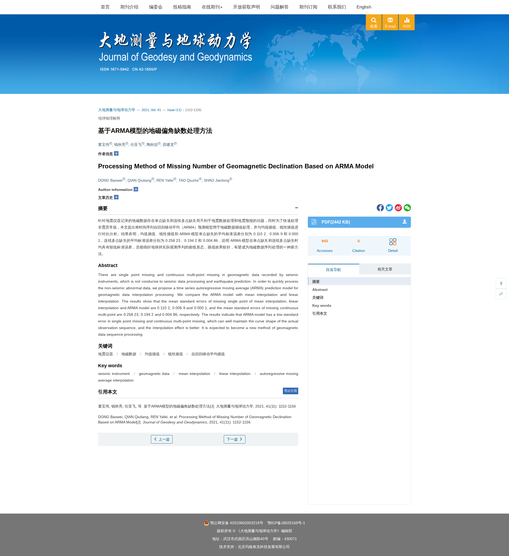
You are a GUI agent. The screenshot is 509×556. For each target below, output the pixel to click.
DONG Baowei (110, 180)
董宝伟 (103, 144)
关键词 (317, 297)
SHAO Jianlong (216, 180)
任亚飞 (136, 144)
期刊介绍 (129, 7)
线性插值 (175, 354)
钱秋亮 (119, 144)
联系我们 (337, 7)
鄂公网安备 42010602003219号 (236, 523)
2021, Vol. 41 (151, 110)
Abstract (320, 289)
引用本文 (319, 313)
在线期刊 (211, 7)
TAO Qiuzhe (188, 180)
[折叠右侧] (501, 294)
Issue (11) (174, 110)
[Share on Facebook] (380, 207)
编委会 (156, 7)
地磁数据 (128, 354)
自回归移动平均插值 (208, 354)
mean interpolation (194, 373)
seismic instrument (114, 373)
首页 (105, 7)
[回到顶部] (501, 283)
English (364, 7)
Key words (321, 305)
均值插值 (152, 354)
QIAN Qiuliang (139, 180)
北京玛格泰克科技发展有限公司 (264, 547)
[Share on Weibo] (398, 207)
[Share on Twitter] (389, 207)
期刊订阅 (308, 7)
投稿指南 (182, 7)
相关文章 (385, 269)
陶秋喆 (152, 144)
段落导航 (333, 270)
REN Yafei (164, 180)
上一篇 (163, 439)
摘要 (316, 281)
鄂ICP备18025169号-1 (286, 523)
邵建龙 (168, 144)
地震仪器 (105, 354)
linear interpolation (235, 373)
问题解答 (280, 7)
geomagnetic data (154, 373)
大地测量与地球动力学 (116, 110)
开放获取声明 (246, 7)
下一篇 (233, 439)
